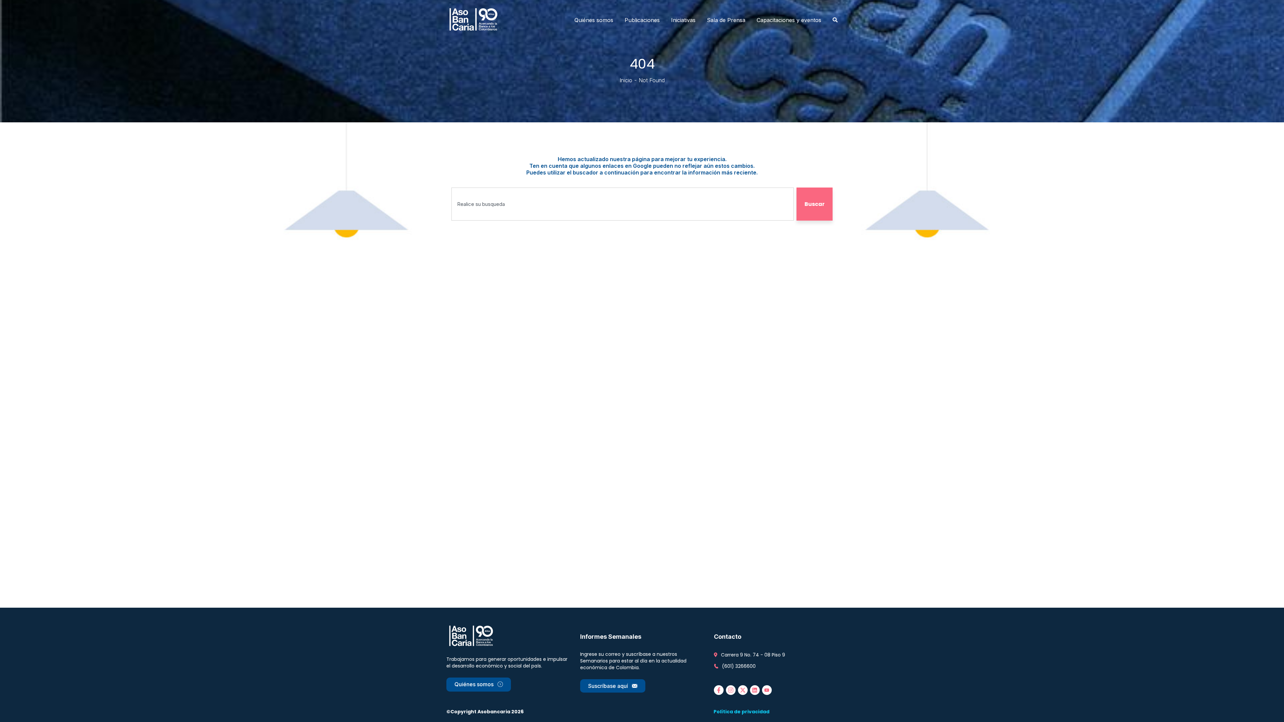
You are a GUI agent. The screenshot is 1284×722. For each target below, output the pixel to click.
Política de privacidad (741, 711)
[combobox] (622, 204)
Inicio (626, 80)
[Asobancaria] (475, 20)
